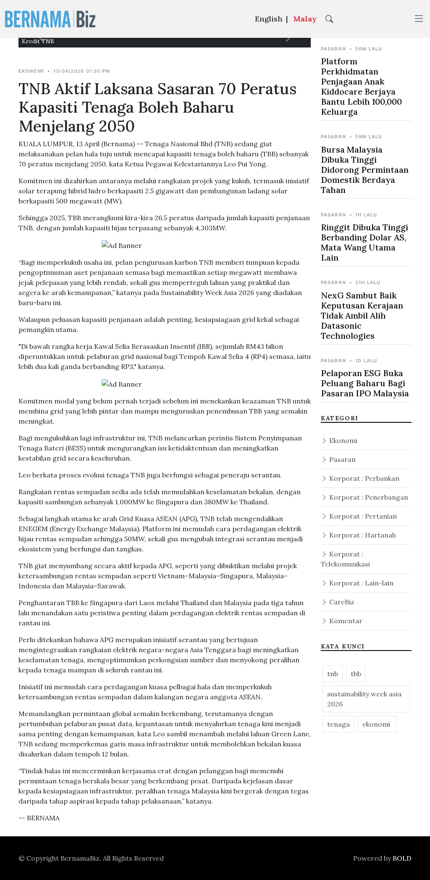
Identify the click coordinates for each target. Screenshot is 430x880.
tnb (332, 673)
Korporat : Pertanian (362, 516)
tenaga (338, 724)
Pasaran (342, 459)
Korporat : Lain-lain (360, 583)
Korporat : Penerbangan (368, 497)
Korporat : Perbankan (363, 478)
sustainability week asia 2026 (364, 699)
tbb (356, 673)
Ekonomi (342, 440)
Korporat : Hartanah (362, 535)
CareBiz (341, 602)
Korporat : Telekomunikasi (345, 559)
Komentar (345, 621)
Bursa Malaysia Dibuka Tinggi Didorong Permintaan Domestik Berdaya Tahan (365, 169)
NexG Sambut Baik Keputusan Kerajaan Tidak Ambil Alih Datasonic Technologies (362, 315)
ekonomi (377, 724)
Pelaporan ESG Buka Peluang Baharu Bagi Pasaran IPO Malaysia (365, 383)
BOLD (402, 858)
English (269, 19)
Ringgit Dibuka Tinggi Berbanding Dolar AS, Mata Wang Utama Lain (364, 242)
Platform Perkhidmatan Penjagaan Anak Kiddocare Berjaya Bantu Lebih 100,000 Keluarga (361, 86)
